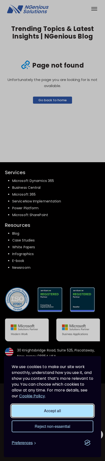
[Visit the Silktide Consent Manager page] (87, 443)
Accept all (52, 410)
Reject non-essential (52, 426)
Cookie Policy (32, 396)
